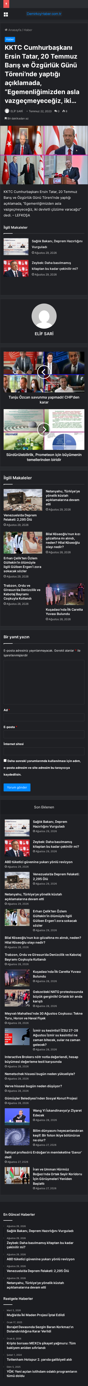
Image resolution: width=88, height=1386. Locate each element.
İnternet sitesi (14, 744)
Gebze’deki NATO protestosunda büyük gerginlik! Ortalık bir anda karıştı (58, 996)
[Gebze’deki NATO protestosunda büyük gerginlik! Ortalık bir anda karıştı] (17, 998)
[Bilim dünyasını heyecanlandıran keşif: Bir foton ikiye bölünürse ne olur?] (17, 1136)
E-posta (10, 727)
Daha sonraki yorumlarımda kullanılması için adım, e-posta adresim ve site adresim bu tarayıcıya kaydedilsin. (42, 767)
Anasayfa (14, 30)
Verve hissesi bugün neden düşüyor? (33, 1086)
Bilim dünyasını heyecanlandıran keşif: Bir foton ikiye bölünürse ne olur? (58, 1135)
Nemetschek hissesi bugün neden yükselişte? (40, 1074)
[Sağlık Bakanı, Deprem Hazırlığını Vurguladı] (16, 246)
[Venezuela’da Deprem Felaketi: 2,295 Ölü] (23, 500)
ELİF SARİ (17, 111)
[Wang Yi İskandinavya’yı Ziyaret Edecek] (17, 1116)
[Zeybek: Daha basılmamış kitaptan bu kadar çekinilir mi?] (16, 268)
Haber (28, 30)
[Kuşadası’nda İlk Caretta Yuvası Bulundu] (65, 594)
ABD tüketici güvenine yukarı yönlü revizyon (39, 862)
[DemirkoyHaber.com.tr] (44, 13)
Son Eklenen (44, 807)
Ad (7, 710)
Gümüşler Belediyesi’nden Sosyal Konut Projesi (41, 1098)
